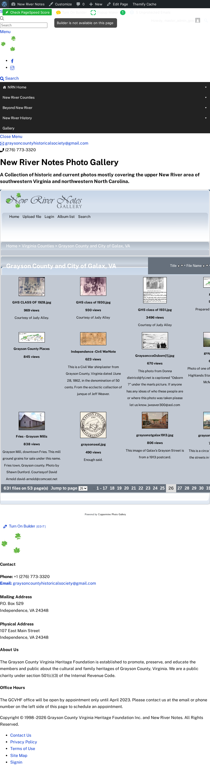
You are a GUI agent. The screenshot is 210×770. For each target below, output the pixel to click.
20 (126, 488)
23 (148, 488)
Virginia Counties (38, 246)
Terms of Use (22, 748)
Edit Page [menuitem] (120, 4)
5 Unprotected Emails (153, 12)
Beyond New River (17, 108)
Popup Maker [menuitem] (110, 12)
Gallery (8, 128)
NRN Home (17, 87)
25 (162, 488)
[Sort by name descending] (207, 265)
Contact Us (20, 735)
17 (105, 488)
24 (155, 488)
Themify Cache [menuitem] (144, 4)
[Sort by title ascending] (178, 265)
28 (187, 488)
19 (119, 488)
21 (133, 488)
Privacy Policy (23, 741)
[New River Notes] (38, 49)
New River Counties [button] (19, 97)
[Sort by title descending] (182, 265)
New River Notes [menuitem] (31, 4)
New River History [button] (17, 118)
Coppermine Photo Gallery (112, 514)
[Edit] (41, 526)
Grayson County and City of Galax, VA (94, 246)
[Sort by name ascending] (204, 265)
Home (11, 246)
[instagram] (12, 67)
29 (194, 488)
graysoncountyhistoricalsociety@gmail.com (48, 583)
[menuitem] (4, 4)
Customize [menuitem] (63, 4)
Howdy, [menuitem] (172, 20)
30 (201, 488)
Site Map (18, 755)
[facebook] (12, 60)
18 (112, 488)
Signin (16, 762)
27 (179, 488)
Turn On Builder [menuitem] (73, 13)
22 (141, 488)
